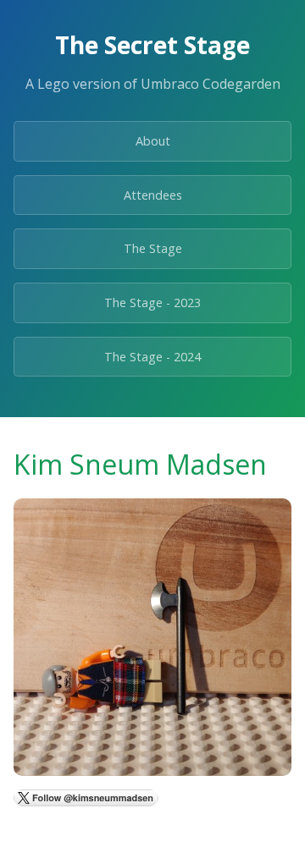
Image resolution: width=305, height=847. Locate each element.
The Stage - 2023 (152, 302)
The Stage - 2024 (152, 357)
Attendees (153, 195)
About (153, 141)
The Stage (153, 248)
